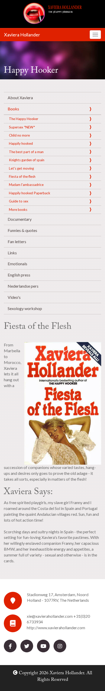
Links (12, 252)
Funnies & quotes (22, 230)
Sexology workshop (25, 308)
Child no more (19, 135)
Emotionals (17, 263)
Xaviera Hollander (22, 34)
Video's (14, 297)
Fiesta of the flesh (22, 176)
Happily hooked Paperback (29, 193)
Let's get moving (21, 168)
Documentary (20, 219)
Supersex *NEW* (22, 127)
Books (13, 108)
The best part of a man (26, 152)
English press (19, 274)
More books (18, 210)
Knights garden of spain (26, 160)
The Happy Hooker (23, 119)
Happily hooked (21, 143)
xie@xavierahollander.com (50, 616)
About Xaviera (20, 97)
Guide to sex (18, 201)
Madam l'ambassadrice (26, 185)
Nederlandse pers (23, 286)
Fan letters (17, 241)
